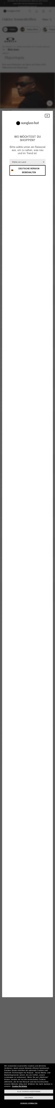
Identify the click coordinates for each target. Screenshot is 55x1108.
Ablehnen (29, 1097)
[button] (47, 115)
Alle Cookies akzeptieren (28, 1091)
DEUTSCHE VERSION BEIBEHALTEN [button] (28, 170)
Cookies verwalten (28, 1103)
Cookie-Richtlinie (19, 1086)
